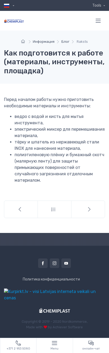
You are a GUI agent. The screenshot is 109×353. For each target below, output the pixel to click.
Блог (65, 42)
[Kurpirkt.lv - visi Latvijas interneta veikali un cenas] (54, 294)
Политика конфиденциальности (51, 279)
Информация (43, 42)
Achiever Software (68, 327)
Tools (97, 5)
